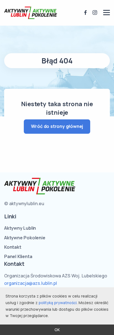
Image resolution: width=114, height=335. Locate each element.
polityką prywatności (58, 302)
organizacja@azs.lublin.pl (30, 283)
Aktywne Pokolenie (24, 238)
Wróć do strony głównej (57, 126)
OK (57, 329)
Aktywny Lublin (20, 228)
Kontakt (12, 247)
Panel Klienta (18, 256)
